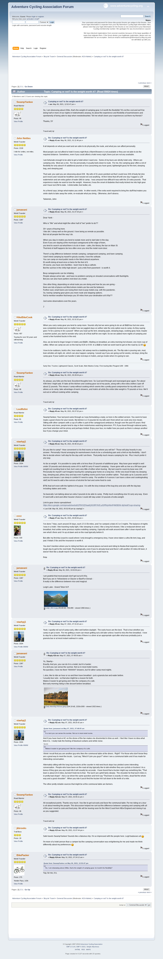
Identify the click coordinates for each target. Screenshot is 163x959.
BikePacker (23, 855)
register (41, 17)
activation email (32, 19)
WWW (25, 466)
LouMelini (22, 409)
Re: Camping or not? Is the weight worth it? (67, 138)
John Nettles (24, 138)
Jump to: (122, 905)
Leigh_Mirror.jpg (51, 608)
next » (149, 83)
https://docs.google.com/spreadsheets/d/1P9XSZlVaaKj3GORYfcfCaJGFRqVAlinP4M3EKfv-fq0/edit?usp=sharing (91, 505)
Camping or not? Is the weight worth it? (65, 101)
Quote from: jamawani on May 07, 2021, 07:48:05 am (64, 728)
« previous (142, 83)
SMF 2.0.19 (70, 947)
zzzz (19, 516)
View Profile (18, 121)
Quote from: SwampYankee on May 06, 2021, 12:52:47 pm (66, 863)
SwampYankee (25, 102)
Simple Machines (93, 947)
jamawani (22, 209)
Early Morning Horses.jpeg (55, 706)
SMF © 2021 (81, 947)
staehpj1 (21, 441)
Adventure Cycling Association (91, 944)
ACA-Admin (86, 56)
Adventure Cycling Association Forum (42, 7)
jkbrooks (21, 828)
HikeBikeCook (24, 317)
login (33, 17)
